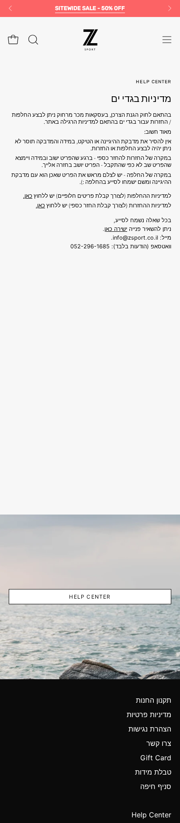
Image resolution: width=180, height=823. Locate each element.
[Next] (169, 8)
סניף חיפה (155, 786)
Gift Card (155, 757)
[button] (32, 40)
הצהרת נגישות (149, 729)
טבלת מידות (153, 772)
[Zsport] (90, 40)
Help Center (90, 596)
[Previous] (10, 8)
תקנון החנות (153, 700)
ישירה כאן (115, 229)
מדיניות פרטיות (149, 714)
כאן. (27, 196)
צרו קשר (158, 743)
